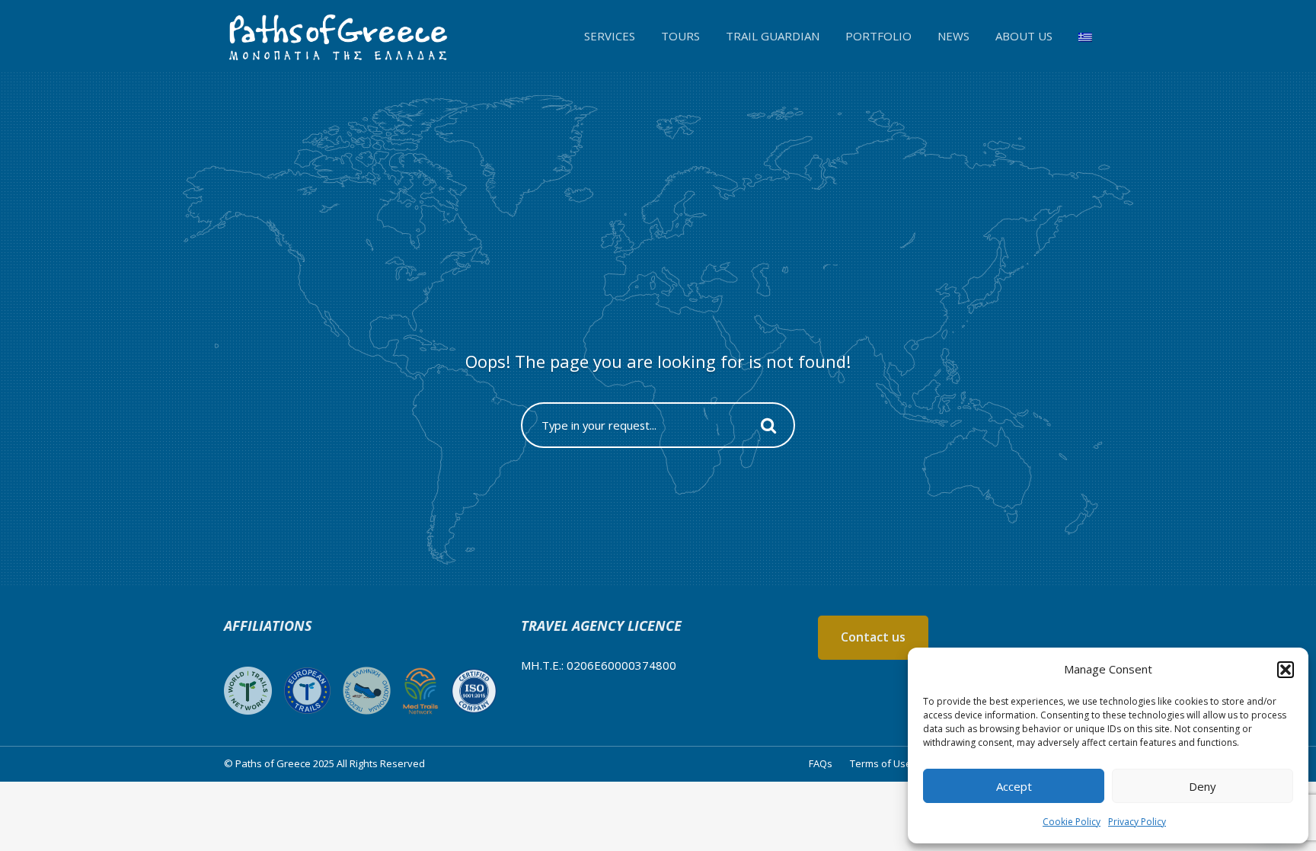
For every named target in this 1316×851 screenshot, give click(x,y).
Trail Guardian (772, 35)
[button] (1285, 669)
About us (1023, 35)
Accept (1014, 786)
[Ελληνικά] (1085, 35)
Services (609, 35)
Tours (680, 35)
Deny (1202, 786)
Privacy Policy (1137, 821)
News (953, 35)
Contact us (873, 637)
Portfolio (878, 35)
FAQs (820, 763)
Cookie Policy (1071, 821)
